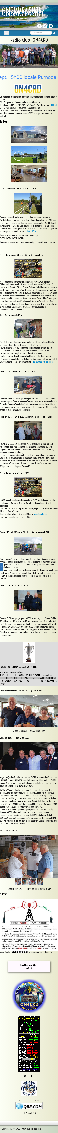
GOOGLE (54, 105)
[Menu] (6, 33)
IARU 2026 (31, 231)
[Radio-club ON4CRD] (29, 995)
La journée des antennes (43, 361)
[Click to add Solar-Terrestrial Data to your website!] (29, 1043)
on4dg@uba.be (40, 514)
